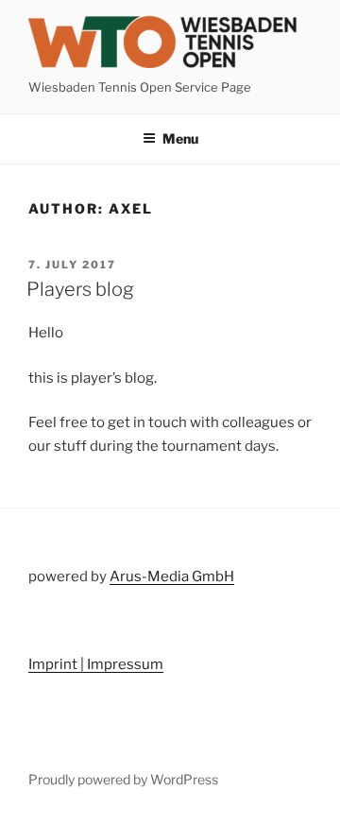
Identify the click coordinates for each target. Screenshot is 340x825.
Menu (180, 138)
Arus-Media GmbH (172, 576)
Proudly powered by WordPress (123, 779)
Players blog (80, 289)
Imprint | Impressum (95, 664)
